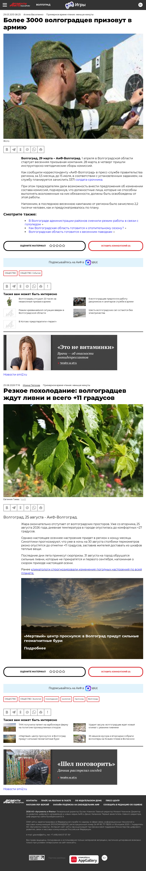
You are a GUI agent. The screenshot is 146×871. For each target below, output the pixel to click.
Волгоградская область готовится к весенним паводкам (70, 232)
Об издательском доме (88, 800)
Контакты (31, 800)
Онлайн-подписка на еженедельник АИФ (76, 805)
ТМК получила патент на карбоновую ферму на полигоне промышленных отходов (43, 726)
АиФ (23, 499)
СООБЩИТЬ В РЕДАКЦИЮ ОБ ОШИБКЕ (122, 805)
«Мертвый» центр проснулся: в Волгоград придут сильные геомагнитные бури (81, 638)
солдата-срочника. (89, 179)
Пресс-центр (112, 800)
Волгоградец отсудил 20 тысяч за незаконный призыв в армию (37, 300)
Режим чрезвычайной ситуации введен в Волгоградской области (41, 311)
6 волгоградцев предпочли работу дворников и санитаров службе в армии (111, 300)
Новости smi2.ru (15, 374)
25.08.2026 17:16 (11, 385)
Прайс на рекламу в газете (56, 800)
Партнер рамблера (56, 858)
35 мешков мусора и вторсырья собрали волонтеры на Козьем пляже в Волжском (111, 737)
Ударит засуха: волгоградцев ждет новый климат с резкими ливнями (112, 726)
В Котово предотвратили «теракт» (38, 321)
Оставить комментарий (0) (116, 246)
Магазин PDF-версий (37, 805)
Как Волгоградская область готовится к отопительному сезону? (76, 228)
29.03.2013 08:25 (12, 14)
